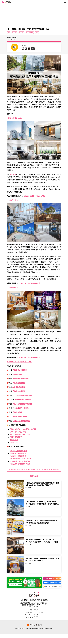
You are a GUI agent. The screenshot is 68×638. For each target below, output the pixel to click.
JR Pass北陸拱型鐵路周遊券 (20, 461)
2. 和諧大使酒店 (12, 200)
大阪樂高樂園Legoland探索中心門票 (23, 429)
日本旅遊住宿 (29, 32)
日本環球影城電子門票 (18, 432)
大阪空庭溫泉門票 (16, 437)
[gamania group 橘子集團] (34, 625)
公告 (21, 600)
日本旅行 (21, 32)
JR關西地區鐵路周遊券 (18, 456)
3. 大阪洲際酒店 (12, 288)
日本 (9, 32)
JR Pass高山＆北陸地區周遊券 (21, 459)
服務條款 (26, 600)
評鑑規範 (39, 600)
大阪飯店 (13, 174)
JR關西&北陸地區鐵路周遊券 (20, 464)
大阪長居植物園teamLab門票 (20, 434)
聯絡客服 (45, 600)
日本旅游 (14, 32)
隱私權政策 (33, 600)
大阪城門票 (14, 440)
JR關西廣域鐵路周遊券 (18, 453)
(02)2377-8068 (35, 603)
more (37, 32)
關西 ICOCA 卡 (15, 442)
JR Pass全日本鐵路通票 (18, 451)
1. (14, 118)
